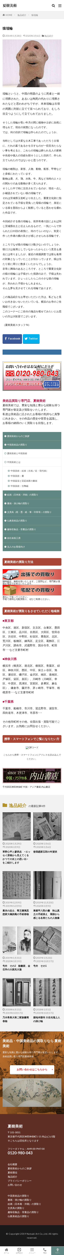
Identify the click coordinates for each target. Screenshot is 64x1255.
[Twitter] (31, 339)
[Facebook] (12, 339)
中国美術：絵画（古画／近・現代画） (29, 470)
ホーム (6, 1253)
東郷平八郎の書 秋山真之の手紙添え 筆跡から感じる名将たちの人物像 (46, 914)
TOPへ (57, 1253)
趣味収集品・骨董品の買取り (21, 529)
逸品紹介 (21, 15)
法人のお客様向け (16, 546)
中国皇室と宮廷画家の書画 (24, 480)
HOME (9, 15)
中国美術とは (13, 462)
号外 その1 (40, 965)
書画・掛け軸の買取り (18, 503)
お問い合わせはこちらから (32, 1069)
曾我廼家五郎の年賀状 (45, 851)
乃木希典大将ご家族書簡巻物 (16, 1019)
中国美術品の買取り (17, 444)
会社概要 (12, 1164)
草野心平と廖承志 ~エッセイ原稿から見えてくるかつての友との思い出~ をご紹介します (16, 857)
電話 (45, 1253)
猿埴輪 (34, 15)
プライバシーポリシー (20, 1180)
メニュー (32, 1253)
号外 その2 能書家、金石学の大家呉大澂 (16, 967)
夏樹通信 (12, 1172)
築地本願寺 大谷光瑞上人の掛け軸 (46, 1019)
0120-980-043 (20, 1153)
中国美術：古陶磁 (19, 486)
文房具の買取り (16, 1208)
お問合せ (19, 1253)
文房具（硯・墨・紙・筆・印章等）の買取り (29, 512)
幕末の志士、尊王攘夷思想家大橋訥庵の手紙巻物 (16, 912)
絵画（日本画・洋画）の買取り (22, 494)
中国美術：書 (17, 475)
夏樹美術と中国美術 (17, 453)
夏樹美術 (15, 1126)
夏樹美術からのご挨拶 (18, 436)
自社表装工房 (13, 538)
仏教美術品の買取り (17, 520)
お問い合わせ (15, 1184)
